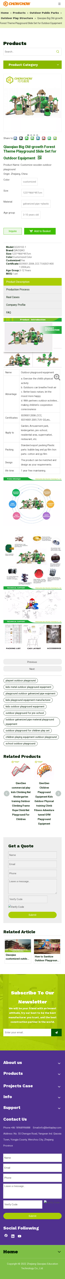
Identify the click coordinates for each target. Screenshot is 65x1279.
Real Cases (13, 297)
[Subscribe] (56, 1032)
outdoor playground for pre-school (25, 713)
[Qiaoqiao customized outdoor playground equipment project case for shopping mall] (18, 945)
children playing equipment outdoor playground (31, 737)
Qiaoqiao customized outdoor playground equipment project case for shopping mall (18, 957)
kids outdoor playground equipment (25, 706)
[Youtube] (19, 1236)
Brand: (10, 250)
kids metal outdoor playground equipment (28, 687)
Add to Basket (42, 231)
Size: (9, 253)
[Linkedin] (13, 1236)
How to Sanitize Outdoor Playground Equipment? (47, 958)
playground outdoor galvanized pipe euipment (30, 693)
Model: (10, 247)
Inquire (13, 231)
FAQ (8, 312)
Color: (9, 257)
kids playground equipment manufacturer (28, 700)
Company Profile (16, 304)
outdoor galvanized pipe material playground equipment (30, 722)
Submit (32, 915)
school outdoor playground (20, 743)
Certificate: (12, 263)
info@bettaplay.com (50, 1127)
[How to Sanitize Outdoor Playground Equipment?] (47, 946)
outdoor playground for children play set (28, 730)
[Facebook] (6, 1236)
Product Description (18, 281)
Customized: (13, 260)
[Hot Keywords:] (58, 51)
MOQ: (9, 273)
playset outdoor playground (21, 680)
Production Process (18, 289)
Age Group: (13, 270)
